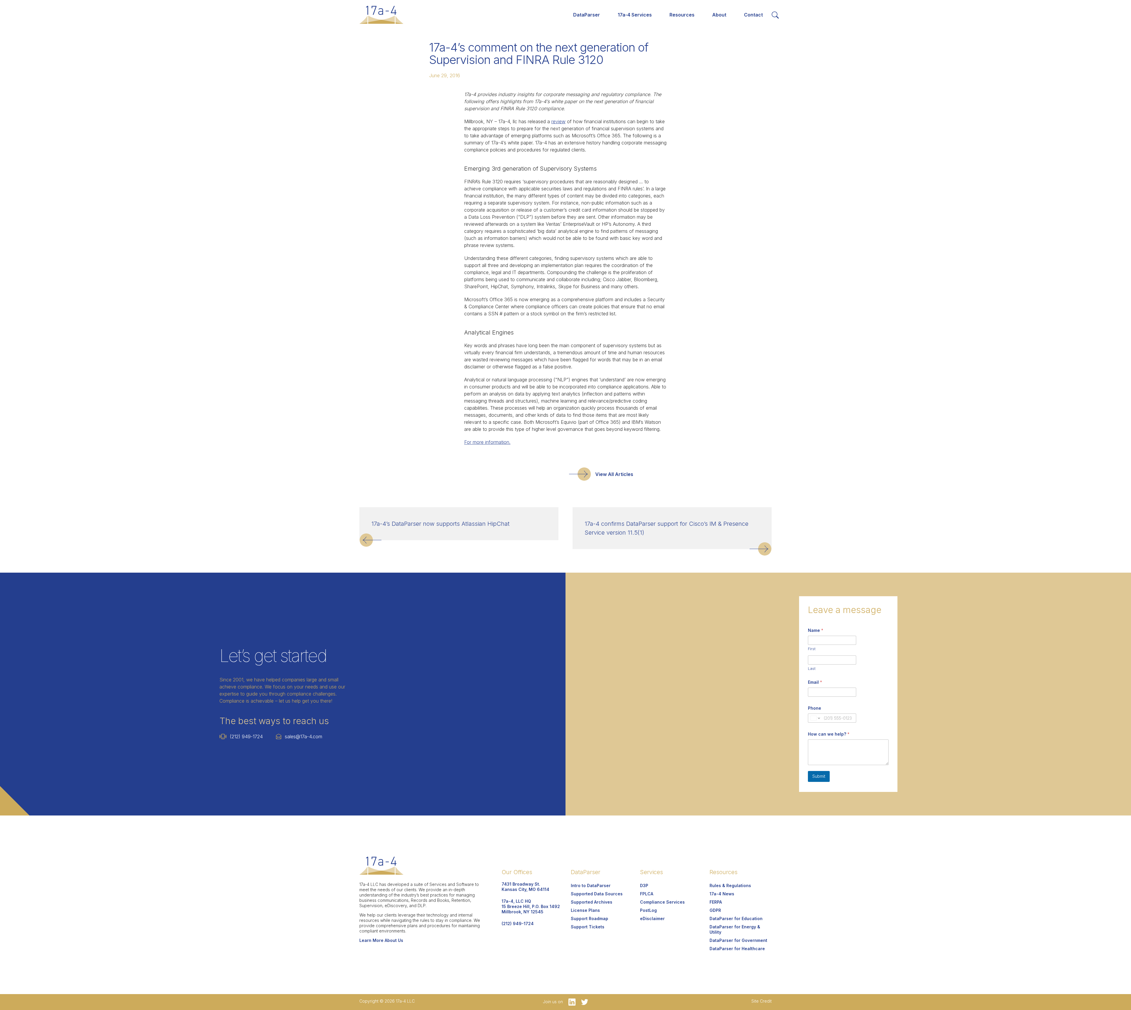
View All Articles (614, 474)
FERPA (716, 901)
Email (815, 682)
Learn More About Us (381, 940)
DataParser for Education (736, 918)
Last (812, 668)
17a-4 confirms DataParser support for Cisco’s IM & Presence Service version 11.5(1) (666, 528)
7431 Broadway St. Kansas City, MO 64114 (525, 887)
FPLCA (646, 893)
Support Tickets (587, 926)
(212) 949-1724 (246, 736)
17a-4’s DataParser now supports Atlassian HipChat (440, 523)
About (719, 15)
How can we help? (828, 734)
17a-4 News (722, 893)
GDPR (715, 910)
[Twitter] (582, 1001)
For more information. (487, 442)
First (812, 648)
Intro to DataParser (591, 885)
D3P (644, 885)
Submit (818, 776)
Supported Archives (591, 901)
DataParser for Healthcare (737, 948)
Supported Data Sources (597, 893)
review (558, 121)
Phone (814, 708)
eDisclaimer (652, 918)
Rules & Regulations (730, 885)
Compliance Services (662, 901)
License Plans (585, 910)
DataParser (586, 15)
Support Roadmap (589, 918)
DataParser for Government (738, 940)
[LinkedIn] (570, 1001)
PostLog (648, 910)
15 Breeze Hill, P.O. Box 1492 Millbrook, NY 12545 (531, 906)
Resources (682, 15)
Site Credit (761, 1001)
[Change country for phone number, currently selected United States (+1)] (815, 718)
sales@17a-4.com (303, 736)
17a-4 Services (635, 15)
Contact (753, 15)
